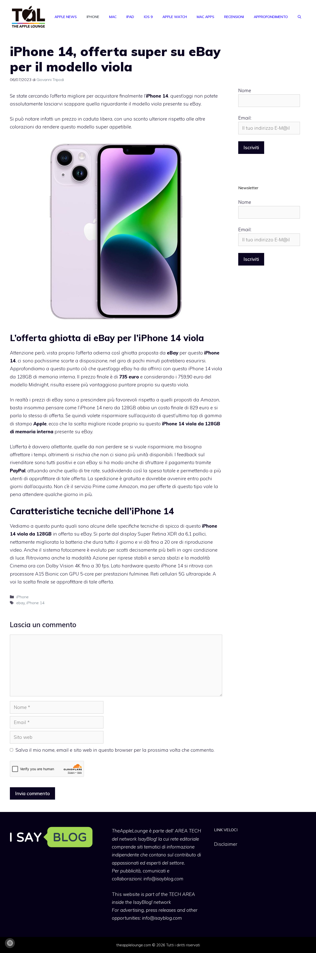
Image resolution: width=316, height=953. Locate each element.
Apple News (66, 17)
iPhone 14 (35, 602)
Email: (244, 118)
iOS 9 (148, 17)
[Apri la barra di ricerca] (299, 16)
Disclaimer (225, 844)
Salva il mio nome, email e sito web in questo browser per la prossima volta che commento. (115, 750)
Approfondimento (271, 17)
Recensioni (234, 17)
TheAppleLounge (130, 831)
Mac (113, 17)
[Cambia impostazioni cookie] (10, 943)
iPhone (93, 17)
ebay (20, 602)
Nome (244, 90)
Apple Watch (174, 17)
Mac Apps (205, 17)
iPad (130, 17)
